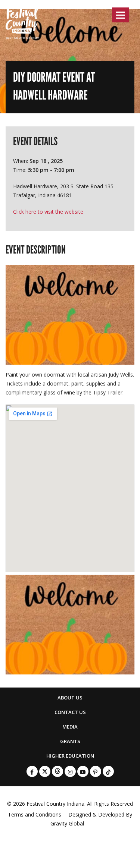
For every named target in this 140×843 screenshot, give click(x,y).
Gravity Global (67, 823)
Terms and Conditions (34, 814)
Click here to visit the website (48, 211)
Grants (70, 741)
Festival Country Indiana (55, 803)
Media (70, 726)
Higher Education (70, 755)
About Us (70, 697)
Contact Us (70, 712)
